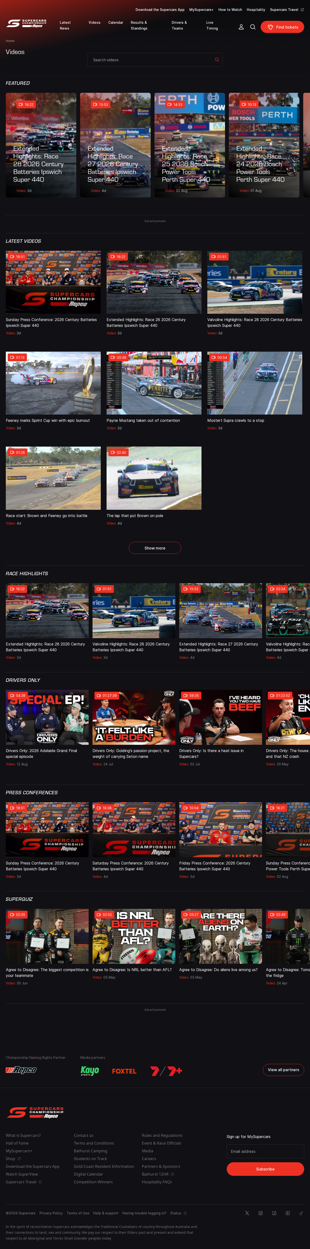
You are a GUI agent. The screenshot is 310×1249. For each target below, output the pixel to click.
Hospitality (256, 10)
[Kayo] (89, 1071)
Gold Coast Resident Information (104, 1166)
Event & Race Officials (161, 1143)
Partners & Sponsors (161, 1166)
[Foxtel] (124, 1071)
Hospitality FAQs (157, 1182)
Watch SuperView (22, 1174)
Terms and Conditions (94, 1143)
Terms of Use (78, 1213)
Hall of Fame (17, 1143)
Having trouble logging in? (144, 1213)
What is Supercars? (23, 1135)
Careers (149, 1158)
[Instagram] (261, 1213)
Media (147, 1151)
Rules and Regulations (162, 1135)
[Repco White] (21, 1070)
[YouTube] (288, 1213)
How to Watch (230, 10)
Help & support (105, 1213)
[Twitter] (247, 1213)
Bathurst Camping (90, 1151)
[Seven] (166, 1071)
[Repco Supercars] (33, 29)
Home (10, 41)
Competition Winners (93, 1182)
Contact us (83, 1135)
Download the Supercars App (160, 10)
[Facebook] (274, 1213)
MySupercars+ (201, 10)
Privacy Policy (51, 1213)
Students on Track (90, 1158)
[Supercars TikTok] (301, 1213)
